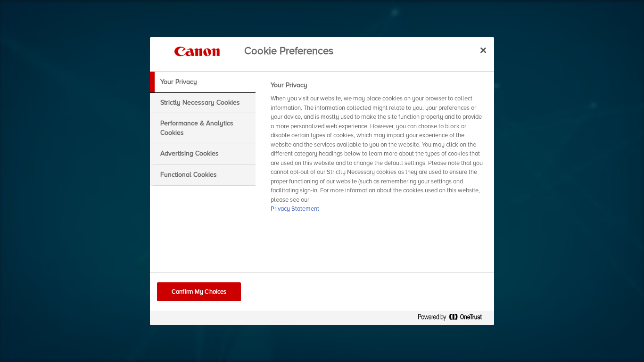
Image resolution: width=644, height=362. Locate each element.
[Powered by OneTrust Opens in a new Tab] (453, 319)
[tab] (203, 82)
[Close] (483, 50)
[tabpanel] (378, 150)
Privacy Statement (295, 209)
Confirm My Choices (199, 292)
